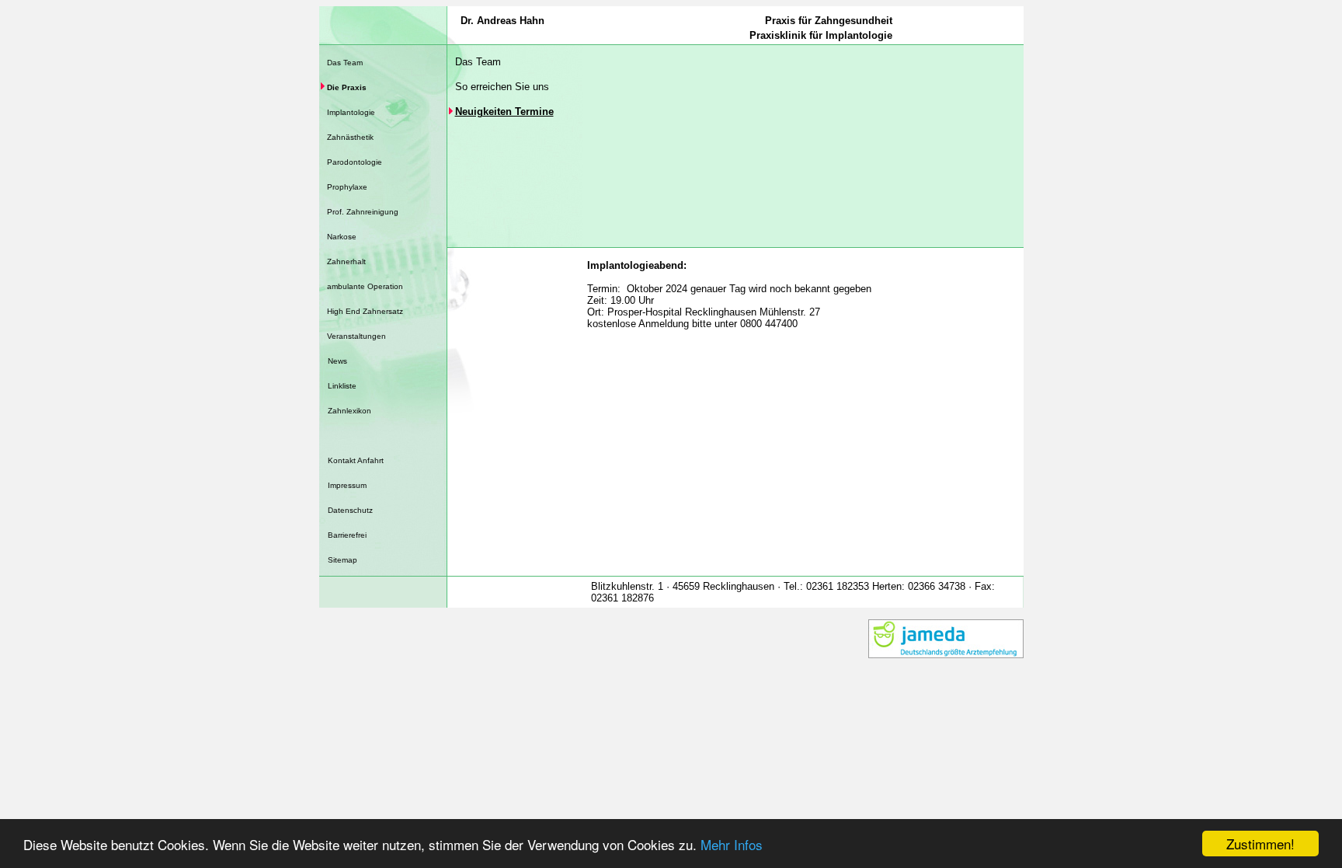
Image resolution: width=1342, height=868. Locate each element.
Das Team (345, 62)
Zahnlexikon (349, 410)
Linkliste (342, 386)
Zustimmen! (1260, 843)
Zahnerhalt (346, 261)
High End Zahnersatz (365, 311)
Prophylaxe (347, 187)
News (337, 361)
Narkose (341, 236)
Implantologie (351, 112)
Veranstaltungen (356, 336)
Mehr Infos (732, 844)
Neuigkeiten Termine (504, 111)
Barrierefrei (347, 535)
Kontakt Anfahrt (356, 460)
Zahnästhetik (350, 137)
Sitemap (342, 560)
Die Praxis (347, 87)
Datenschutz (350, 510)
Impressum (347, 485)
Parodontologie (354, 162)
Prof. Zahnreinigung (362, 211)
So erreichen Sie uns (502, 86)
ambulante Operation (365, 286)
